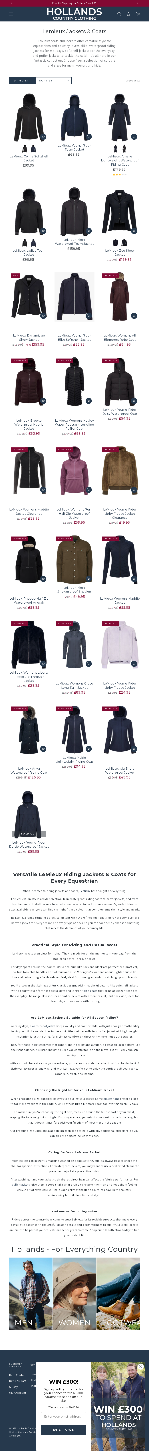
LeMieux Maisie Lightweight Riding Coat (74, 759)
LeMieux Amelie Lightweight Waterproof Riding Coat (120, 160)
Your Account (17, 1393)
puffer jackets (21, 1184)
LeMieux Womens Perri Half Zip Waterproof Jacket (74, 513)
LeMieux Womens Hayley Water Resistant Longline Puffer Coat (74, 425)
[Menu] (11, 14)
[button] (119, 14)
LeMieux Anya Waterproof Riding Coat (29, 770)
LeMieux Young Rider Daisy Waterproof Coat (120, 411)
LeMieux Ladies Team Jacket (29, 252)
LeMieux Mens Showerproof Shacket (74, 589)
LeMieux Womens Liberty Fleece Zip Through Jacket (29, 677)
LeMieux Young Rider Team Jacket (74, 147)
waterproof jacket (44, 1026)
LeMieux (85, 891)
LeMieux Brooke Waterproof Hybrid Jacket (29, 425)
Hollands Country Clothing (31, 1428)
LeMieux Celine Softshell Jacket (29, 158)
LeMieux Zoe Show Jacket (120, 252)
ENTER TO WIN (63, 1429)
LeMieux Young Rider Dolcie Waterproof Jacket (29, 844)
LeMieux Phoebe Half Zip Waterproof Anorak (29, 600)
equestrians (111, 1099)
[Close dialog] (141, 1366)
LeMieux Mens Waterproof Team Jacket (74, 241)
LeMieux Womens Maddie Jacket (120, 600)
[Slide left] (12, 3)
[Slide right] (137, 3)
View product (43, 137)
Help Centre (17, 1375)
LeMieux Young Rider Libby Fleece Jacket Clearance (119, 513)
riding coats (89, 991)
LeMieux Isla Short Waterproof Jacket (119, 770)
